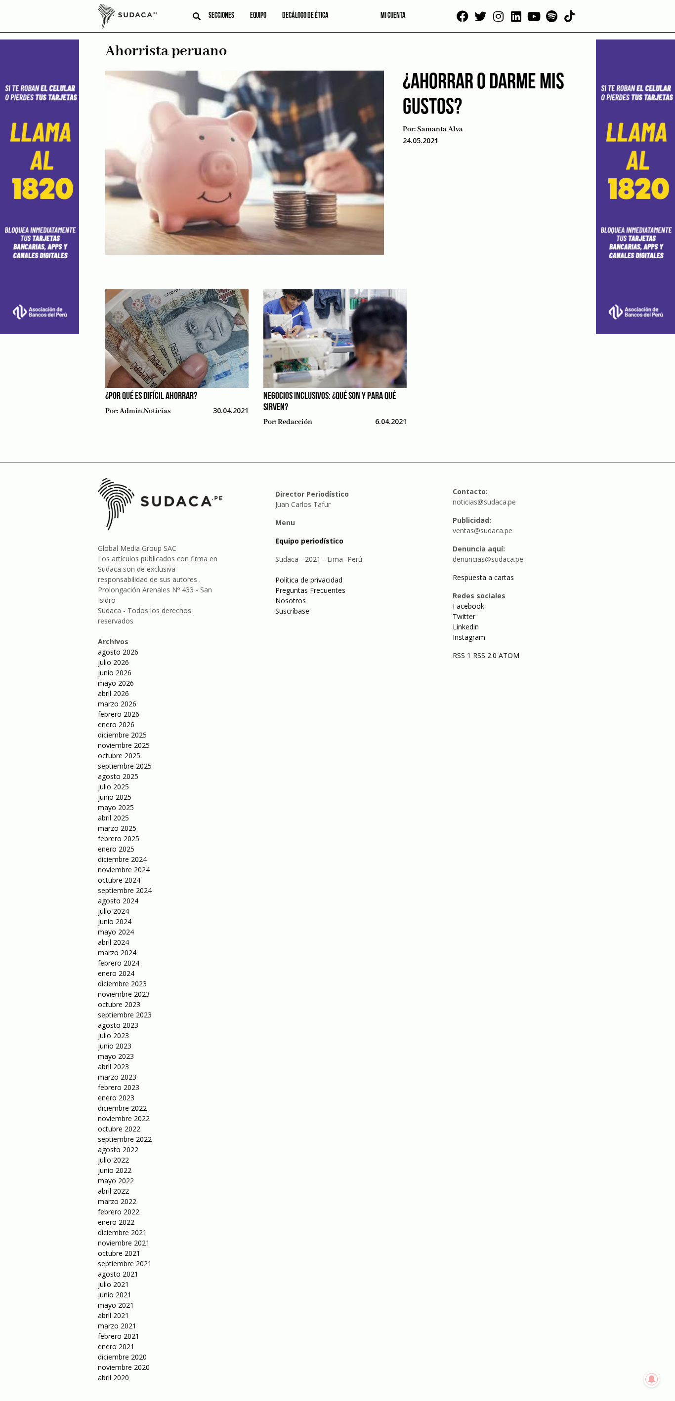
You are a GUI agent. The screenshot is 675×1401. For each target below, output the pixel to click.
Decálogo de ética (305, 16)
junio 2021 (114, 1294)
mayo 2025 (116, 807)
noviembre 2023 (124, 994)
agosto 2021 (118, 1274)
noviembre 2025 (124, 745)
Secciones (221, 16)
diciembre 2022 (122, 1108)
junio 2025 (114, 797)
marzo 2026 (117, 703)
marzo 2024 (117, 952)
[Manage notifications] (652, 1379)
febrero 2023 (118, 1087)
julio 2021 (113, 1284)
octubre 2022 (119, 1128)
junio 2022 (114, 1170)
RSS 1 (463, 655)
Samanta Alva (440, 129)
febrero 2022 (118, 1211)
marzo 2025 (117, 828)
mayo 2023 (116, 1056)
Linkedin (466, 626)
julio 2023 (113, 1035)
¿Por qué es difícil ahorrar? (151, 396)
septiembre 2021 (125, 1263)
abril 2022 (113, 1191)
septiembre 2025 (125, 766)
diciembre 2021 (122, 1232)
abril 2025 (113, 817)
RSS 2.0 (485, 655)
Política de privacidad (308, 579)
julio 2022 (113, 1160)
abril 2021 (113, 1315)
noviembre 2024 (124, 869)
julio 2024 (113, 911)
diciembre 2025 (122, 734)
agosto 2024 (118, 900)
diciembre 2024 (122, 859)
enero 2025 (116, 849)
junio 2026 (114, 672)
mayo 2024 (116, 931)
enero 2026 (116, 724)
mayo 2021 (116, 1305)
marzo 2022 (117, 1201)
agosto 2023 (118, 1025)
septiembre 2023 (125, 1014)
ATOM (509, 655)
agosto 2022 (118, 1149)
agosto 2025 (118, 776)
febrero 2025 (118, 838)
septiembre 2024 (125, 890)
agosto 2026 (118, 652)
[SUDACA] (127, 18)
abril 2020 (113, 1377)
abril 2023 (113, 1066)
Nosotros (290, 600)
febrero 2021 (118, 1336)
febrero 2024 (118, 963)
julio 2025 (113, 786)
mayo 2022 (116, 1180)
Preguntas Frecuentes (310, 590)
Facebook (468, 606)
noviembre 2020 (124, 1367)
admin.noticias (145, 411)
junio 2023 (114, 1046)
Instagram (469, 637)
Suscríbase (292, 611)
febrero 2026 (118, 714)
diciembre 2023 (122, 983)
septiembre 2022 (125, 1139)
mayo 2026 (116, 683)
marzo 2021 (117, 1325)
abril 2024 (113, 942)
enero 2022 (116, 1222)
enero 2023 (116, 1097)
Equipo (258, 16)
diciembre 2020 (122, 1357)
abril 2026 (113, 693)
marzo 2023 (117, 1077)
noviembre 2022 (124, 1118)
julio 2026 (113, 662)
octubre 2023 (119, 1004)
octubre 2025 (119, 755)
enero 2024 (116, 973)
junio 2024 (114, 921)
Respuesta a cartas (483, 577)
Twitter (464, 616)
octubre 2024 (119, 880)
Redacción (295, 422)
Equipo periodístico (309, 540)
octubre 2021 (119, 1253)
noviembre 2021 (124, 1242)
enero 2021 (116, 1346)
